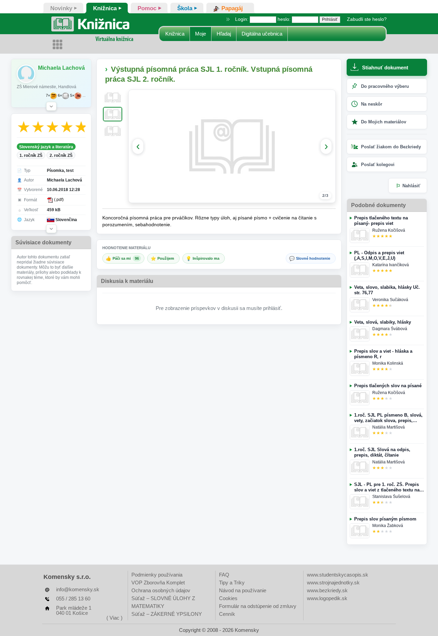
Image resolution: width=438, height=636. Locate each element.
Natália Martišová (388, 427)
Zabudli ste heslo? (367, 19)
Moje (200, 34)
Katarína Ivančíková (390, 264)
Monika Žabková (387, 525)
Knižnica (174, 34)
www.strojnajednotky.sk (333, 582)
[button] (51, 106)
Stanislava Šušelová (391, 496)
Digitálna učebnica (262, 34)
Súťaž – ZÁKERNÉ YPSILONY (166, 614)
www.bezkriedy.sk (327, 590)
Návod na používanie (242, 590)
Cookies (228, 598)
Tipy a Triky (232, 582)
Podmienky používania (156, 575)
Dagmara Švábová (389, 328)
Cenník (227, 614)
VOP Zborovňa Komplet (158, 582)
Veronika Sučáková (390, 299)
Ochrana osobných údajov (160, 590)
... (84, 95)
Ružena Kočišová (388, 230)
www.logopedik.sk (327, 598)
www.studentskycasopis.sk (337, 575)
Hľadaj (224, 34)
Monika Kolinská (387, 363)
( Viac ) (114, 618)
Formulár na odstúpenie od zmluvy (257, 606)
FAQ (224, 575)
